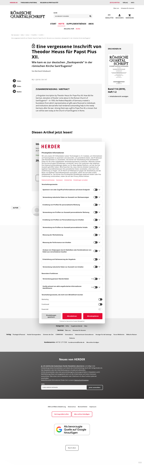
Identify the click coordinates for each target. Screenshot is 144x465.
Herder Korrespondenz (34, 334)
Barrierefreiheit (82, 406)
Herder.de (13, 2)
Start (53, 23)
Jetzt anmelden (94, 387)
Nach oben (72, 448)
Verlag (125, 2)
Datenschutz (72, 406)
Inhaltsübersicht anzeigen (119, 96)
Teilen (19, 81)
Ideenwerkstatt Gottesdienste (84, 334)
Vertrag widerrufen (61, 414)
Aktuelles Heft (69, 29)
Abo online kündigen (92, 342)
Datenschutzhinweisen (81, 380)
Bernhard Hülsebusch (43, 71)
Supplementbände (76, 23)
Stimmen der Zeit (48, 334)
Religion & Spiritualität (49, 2)
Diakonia (72, 338)
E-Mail (43, 384)
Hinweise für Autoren (127, 8)
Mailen (19, 92)
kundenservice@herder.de (76, 342)
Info (132, 2)
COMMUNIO (59, 334)
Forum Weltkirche (119, 334)
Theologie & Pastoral (29, 2)
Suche (55, 13)
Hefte (61, 23)
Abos (91, 23)
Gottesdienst (69, 334)
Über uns (116, 8)
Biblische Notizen (131, 334)
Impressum (92, 406)
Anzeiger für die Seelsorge (103, 334)
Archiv (78, 29)
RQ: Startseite (15, 35)
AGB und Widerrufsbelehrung (57, 406)
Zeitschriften (115, 2)
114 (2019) (33, 35)
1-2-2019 (40, 35)
